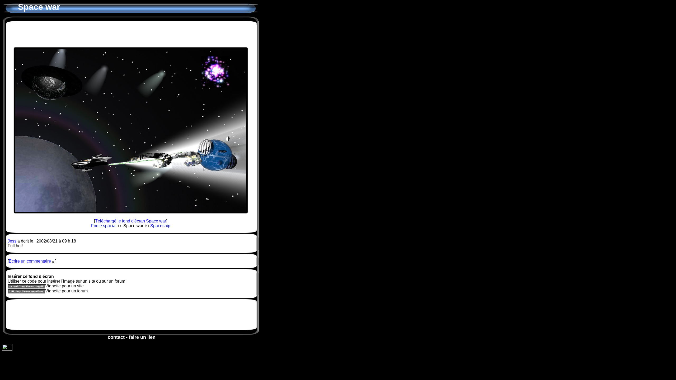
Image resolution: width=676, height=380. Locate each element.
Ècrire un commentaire (30, 261)
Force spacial (104, 226)
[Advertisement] (131, 34)
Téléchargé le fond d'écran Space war (130, 221)
